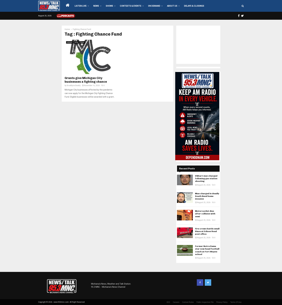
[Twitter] (208, 282)
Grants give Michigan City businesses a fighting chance (86, 79)
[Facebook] (200, 282)
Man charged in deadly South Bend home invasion (207, 196)
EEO (168, 302)
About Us (172, 6)
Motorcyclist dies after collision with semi (205, 214)
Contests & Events (130, 6)
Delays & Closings (194, 6)
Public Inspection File (205, 302)
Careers (176, 302)
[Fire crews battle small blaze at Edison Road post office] (185, 232)
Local (76, 42)
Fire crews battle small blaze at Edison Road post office (207, 231)
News (96, 6)
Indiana (69, 42)
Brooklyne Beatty (74, 85)
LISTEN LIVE (81, 6)
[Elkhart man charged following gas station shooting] (185, 180)
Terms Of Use (235, 302)
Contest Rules (188, 302)
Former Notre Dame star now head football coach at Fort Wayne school (207, 250)
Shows (109, 6)
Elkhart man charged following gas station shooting (206, 178)
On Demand (154, 6)
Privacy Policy (222, 302)
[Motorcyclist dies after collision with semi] (185, 215)
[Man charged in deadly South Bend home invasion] (185, 197)
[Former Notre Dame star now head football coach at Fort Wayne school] (185, 250)
